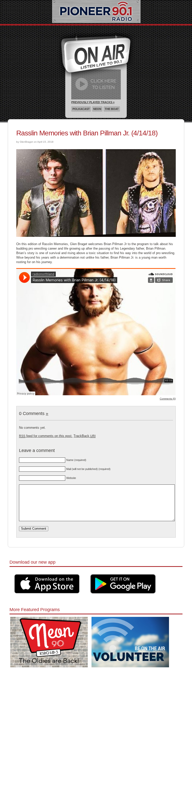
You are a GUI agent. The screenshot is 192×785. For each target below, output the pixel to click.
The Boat (112, 108)
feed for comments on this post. (45, 436)
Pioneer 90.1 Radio (96, 12)
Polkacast (81, 108)
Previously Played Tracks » (92, 102)
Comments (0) (168, 398)
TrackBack (85, 436)
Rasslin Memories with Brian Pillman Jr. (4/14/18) (87, 133)
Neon (97, 108)
